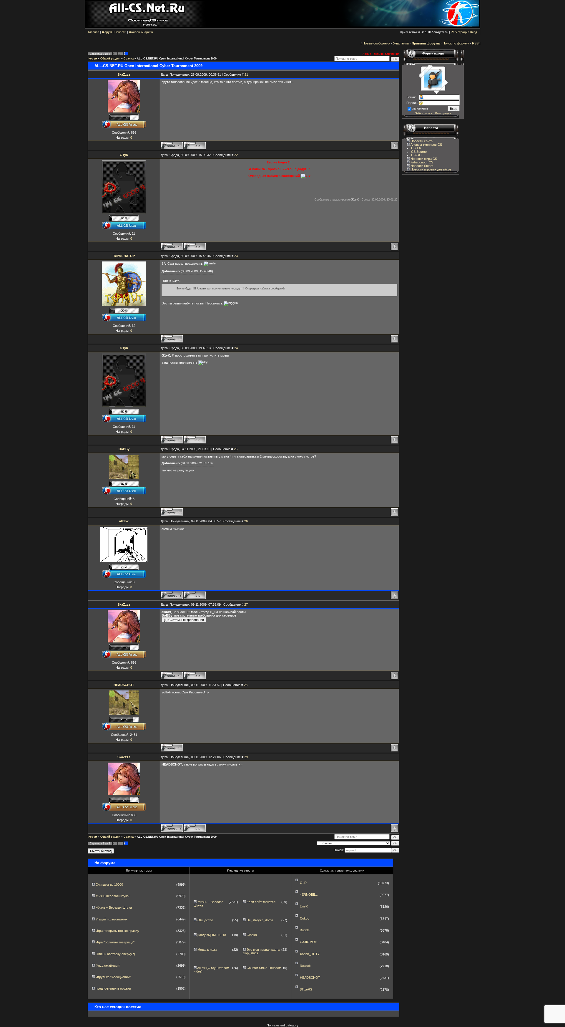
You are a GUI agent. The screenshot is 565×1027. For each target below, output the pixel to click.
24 (236, 348)
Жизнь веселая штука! (112, 896)
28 (245, 685)
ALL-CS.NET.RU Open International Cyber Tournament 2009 (177, 58)
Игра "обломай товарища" (115, 942)
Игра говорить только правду (117, 930)
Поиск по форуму (456, 43)
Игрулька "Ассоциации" (113, 977)
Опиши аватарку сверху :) (115, 954)
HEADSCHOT (124, 685)
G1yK (124, 155)
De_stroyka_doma (260, 920)
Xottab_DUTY (310, 954)
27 (246, 604)
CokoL (304, 918)
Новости (120, 32)
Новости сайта (421, 141)
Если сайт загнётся (261, 902)
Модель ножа (207, 949)
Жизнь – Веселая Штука (114, 907)
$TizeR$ (306, 989)
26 (246, 521)
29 (246, 757)
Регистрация (460, 32)
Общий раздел (110, 58)
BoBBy (124, 449)
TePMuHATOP (124, 256)
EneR (304, 906)
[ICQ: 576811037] (195, 595)
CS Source (419, 151)
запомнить (420, 108)
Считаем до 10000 (109, 884)
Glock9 (252, 935)
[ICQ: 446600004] (195, 246)
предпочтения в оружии (113, 988)
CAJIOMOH (308, 942)
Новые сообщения (376, 43)
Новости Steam (421, 166)
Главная (93, 32)
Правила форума (426, 43)
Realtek (305, 966)
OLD (303, 882)
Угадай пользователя (111, 919)
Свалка (129, 58)
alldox (124, 521)
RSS (475, 43)
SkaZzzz (123, 74)
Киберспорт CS (421, 162)
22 (236, 155)
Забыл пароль (424, 113)
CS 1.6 (416, 148)
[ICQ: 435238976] (195, 145)
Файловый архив (141, 32)
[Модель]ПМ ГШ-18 (211, 935)
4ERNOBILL (309, 894)
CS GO (416, 155)
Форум (92, 58)
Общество (205, 920)
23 (236, 256)
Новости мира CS (423, 158)
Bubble (305, 930)
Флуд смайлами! (108, 965)
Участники (401, 43)
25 (235, 449)
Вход (473, 32)
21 (246, 74)
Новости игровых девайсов (430, 169)
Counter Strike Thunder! (264, 968)
